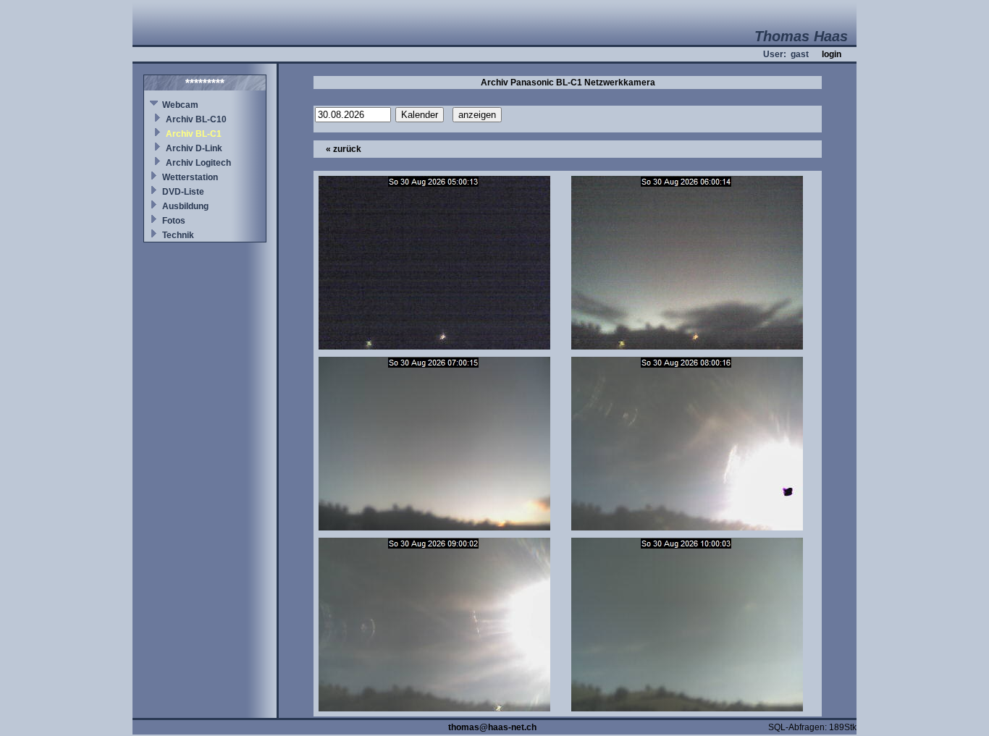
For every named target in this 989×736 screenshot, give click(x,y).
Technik (178, 235)
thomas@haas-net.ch (492, 727)
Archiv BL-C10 (196, 119)
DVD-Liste (183, 192)
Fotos (173, 221)
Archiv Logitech (198, 163)
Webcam (180, 105)
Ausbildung (185, 206)
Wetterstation (190, 177)
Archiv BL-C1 (194, 134)
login (831, 54)
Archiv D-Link (194, 148)
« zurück (343, 149)
